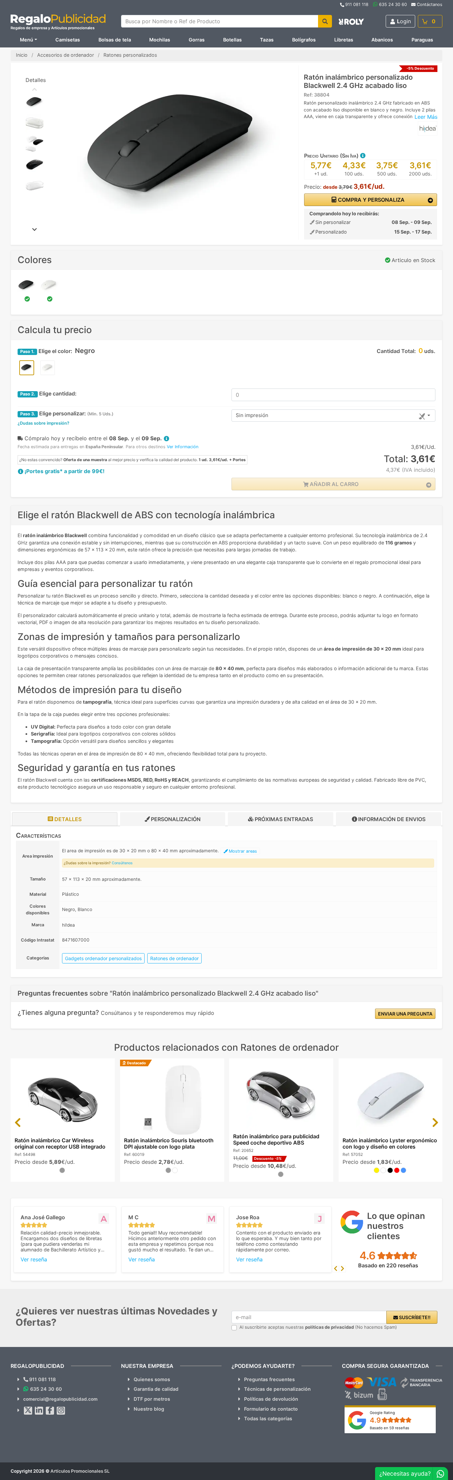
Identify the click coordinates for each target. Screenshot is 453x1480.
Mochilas (159, 39)
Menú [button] (26, 39)
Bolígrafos (304, 39)
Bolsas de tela (114, 39)
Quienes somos (152, 1379)
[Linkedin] (39, 1411)
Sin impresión (252, 415)
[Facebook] (50, 1411)
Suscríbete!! (414, 1317)
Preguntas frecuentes (269, 1379)
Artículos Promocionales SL (80, 1471)
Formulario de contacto (271, 1409)
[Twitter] (28, 1411)
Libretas (343, 39)
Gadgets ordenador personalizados (103, 958)
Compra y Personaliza (371, 199)
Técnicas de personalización (277, 1389)
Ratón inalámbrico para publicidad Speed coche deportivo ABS (276, 1139)
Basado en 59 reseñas (389, 1428)
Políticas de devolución (271, 1399)
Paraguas (422, 39)
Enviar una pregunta (405, 1014)
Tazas (267, 39)
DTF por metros (152, 1399)
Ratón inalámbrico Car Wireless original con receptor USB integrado (60, 1143)
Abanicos (382, 39)
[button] (362, 155)
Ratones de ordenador (174, 958)
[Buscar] (325, 21)
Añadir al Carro (333, 484)
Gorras (197, 39)
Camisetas (67, 39)
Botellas (232, 39)
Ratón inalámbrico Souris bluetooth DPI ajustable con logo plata (169, 1143)
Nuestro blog (149, 1409)
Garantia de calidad (156, 1389)
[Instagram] (61, 1411)
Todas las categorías (268, 1418)
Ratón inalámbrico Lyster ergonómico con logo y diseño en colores (390, 1143)
